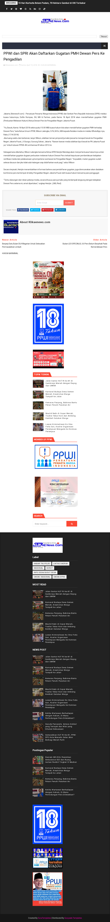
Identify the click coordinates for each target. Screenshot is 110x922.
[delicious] (44, 9)
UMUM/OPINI (59, 577)
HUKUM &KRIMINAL (48, 65)
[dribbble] (26, 9)
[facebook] (7, 9)
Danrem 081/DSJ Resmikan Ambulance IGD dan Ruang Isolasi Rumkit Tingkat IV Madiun (61, 759)
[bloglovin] (21, 9)
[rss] (30, 9)
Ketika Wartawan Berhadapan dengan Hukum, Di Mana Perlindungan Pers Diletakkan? (60, 715)
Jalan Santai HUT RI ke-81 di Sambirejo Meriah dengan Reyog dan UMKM (61, 383)
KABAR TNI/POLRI (42, 564)
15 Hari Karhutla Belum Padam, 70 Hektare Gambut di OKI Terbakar (52, 3)
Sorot (50, 568)
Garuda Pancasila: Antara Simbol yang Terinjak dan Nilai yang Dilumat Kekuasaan (61, 726)
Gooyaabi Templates (73, 918)
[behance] (35, 9)
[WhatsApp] (49, 9)
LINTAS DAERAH (60, 564)
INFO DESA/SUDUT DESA (45, 572)
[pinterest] (16, 9)
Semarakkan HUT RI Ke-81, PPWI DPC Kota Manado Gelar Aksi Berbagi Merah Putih (60, 737)
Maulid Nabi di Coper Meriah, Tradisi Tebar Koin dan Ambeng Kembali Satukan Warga (61, 415)
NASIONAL (38, 568)
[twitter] (12, 9)
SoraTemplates (44, 918)
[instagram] (40, 9)
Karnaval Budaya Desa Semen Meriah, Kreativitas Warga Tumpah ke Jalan (60, 394)
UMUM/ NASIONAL (42, 577)
